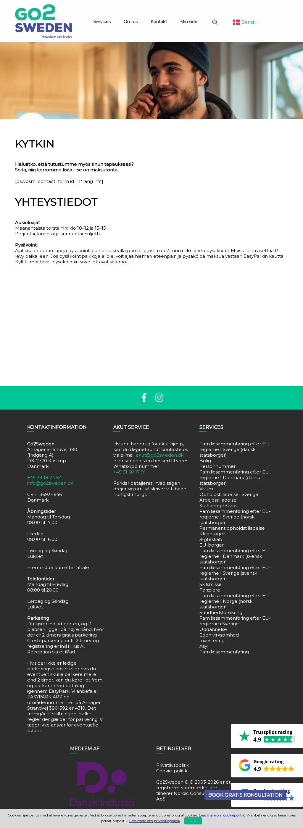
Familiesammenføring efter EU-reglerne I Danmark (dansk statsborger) (235, 477)
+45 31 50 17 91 (129, 472)
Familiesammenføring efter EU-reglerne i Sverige (235, 620)
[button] (267, 765)
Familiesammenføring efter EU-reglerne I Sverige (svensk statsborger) (235, 573)
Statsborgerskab (218, 505)
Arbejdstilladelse (217, 500)
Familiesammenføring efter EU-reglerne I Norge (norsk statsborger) (235, 601)
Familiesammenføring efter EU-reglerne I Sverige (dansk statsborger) (235, 449)
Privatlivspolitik (172, 765)
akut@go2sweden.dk (159, 455)
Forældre (209, 590)
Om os (131, 21)
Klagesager (212, 534)
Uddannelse (213, 629)
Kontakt (159, 21)
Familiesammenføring (224, 652)
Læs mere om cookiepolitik (222, 815)
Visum (206, 489)
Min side (188, 21)
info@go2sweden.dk (50, 483)
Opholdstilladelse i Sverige (228, 494)
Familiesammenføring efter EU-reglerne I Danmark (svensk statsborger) (235, 556)
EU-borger (211, 545)
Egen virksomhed (219, 635)
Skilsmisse (210, 584)
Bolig (205, 460)
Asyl (203, 646)
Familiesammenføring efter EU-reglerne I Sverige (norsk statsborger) (235, 516)
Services (102, 21)
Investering (212, 640)
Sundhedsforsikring (220, 612)
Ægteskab (210, 539)
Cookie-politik (171, 771)
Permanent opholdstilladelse (232, 528)
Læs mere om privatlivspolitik (154, 821)
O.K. (193, 821)
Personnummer (217, 466)
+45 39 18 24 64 (44, 477)
